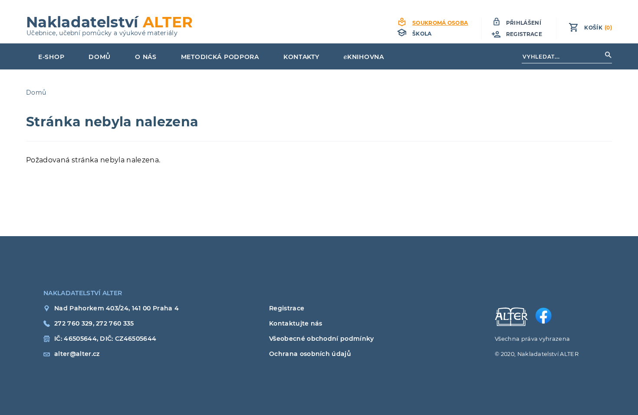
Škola (422, 33)
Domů (100, 57)
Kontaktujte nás (295, 323)
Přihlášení (523, 23)
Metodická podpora (220, 57)
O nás (146, 57)
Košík (598, 27)
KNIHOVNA (365, 57)
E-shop (51, 57)
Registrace (524, 34)
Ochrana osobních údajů (310, 354)
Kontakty (301, 57)
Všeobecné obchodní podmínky (321, 339)
